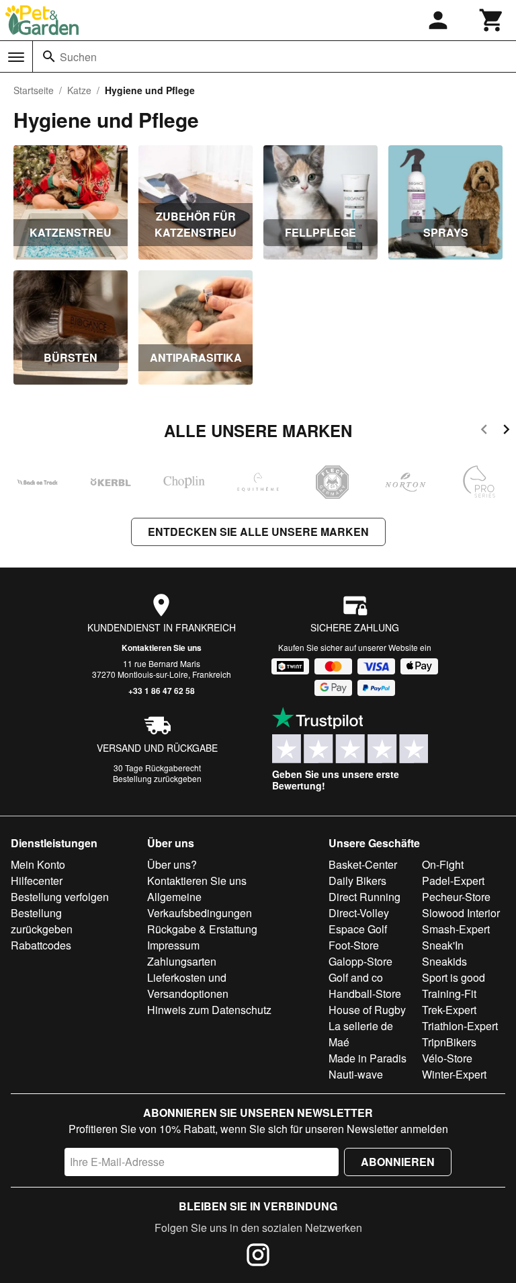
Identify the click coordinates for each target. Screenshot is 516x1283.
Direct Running (364, 896)
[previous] (484, 431)
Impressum (173, 945)
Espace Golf (358, 929)
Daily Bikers (357, 880)
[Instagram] (258, 1256)
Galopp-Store (360, 961)
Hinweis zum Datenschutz (209, 1009)
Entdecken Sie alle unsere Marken (258, 531)
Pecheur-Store (456, 896)
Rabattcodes (41, 945)
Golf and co (356, 977)
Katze (79, 90)
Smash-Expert (456, 929)
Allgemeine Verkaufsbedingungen (199, 905)
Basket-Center (363, 864)
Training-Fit (449, 993)
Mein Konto (38, 864)
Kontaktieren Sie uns (162, 647)
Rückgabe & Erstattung (202, 929)
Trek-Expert (449, 1009)
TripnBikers (449, 1042)
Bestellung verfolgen (60, 896)
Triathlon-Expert (460, 1026)
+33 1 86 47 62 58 (161, 691)
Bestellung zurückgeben (157, 778)
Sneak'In (443, 945)
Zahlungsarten (181, 961)
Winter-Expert (454, 1074)
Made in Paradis (367, 1058)
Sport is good (453, 977)
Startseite (33, 90)
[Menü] (16, 57)
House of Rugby (367, 1009)
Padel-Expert (453, 880)
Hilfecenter (36, 880)
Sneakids (444, 961)
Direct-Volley (359, 913)
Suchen (78, 57)
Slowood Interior (461, 913)
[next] (506, 431)
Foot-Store (354, 945)
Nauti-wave (356, 1074)
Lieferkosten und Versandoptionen (187, 985)
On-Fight (443, 864)
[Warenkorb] (491, 20)
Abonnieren (398, 1161)
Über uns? (172, 864)
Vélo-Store (447, 1058)
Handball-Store (365, 993)
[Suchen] (49, 56)
